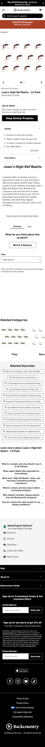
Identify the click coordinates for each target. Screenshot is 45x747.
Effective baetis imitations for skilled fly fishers (24, 431)
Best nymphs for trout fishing (24, 377)
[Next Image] (41, 82)
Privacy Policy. (31, 646)
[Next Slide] (43, 3)
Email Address (9, 605)
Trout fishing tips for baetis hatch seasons (23, 437)
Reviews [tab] (17, 226)
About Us (4, 576)
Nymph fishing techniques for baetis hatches (24, 395)
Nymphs (4, 32)
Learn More (34, 150)
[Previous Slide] (2, 3)
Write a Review (22, 245)
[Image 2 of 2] (24, 82)
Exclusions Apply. (8, 633)
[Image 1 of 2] (21, 82)
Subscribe (35, 610)
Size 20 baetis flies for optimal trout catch (23, 407)
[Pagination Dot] (19, 27)
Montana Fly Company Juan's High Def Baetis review (25, 371)
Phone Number (9, 651)
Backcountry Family (10, 585)
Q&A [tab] (29, 226)
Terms (23, 646)
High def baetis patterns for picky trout (24, 389)
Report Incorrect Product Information (22, 215)
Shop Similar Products (20, 118)
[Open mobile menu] (3, 9)
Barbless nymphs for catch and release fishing (24, 425)
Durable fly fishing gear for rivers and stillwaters (25, 401)
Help (2, 568)
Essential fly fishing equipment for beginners (24, 419)
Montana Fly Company (10, 88)
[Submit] (4, 16)
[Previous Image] (3, 82)
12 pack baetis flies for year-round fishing (23, 383)
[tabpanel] (22, 255)
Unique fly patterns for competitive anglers (24, 413)
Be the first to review (10, 95)
